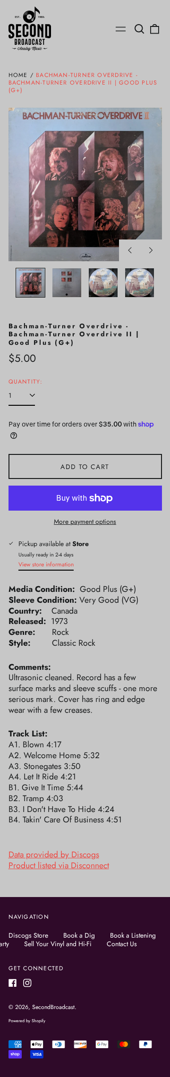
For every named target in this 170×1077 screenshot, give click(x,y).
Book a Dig (79, 935)
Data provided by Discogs (53, 854)
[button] (139, 28)
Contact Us (122, 944)
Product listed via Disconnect (58, 865)
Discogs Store (28, 935)
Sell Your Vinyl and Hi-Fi (58, 944)
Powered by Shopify (26, 1020)
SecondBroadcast (53, 1007)
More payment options (85, 521)
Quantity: (25, 382)
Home (18, 75)
